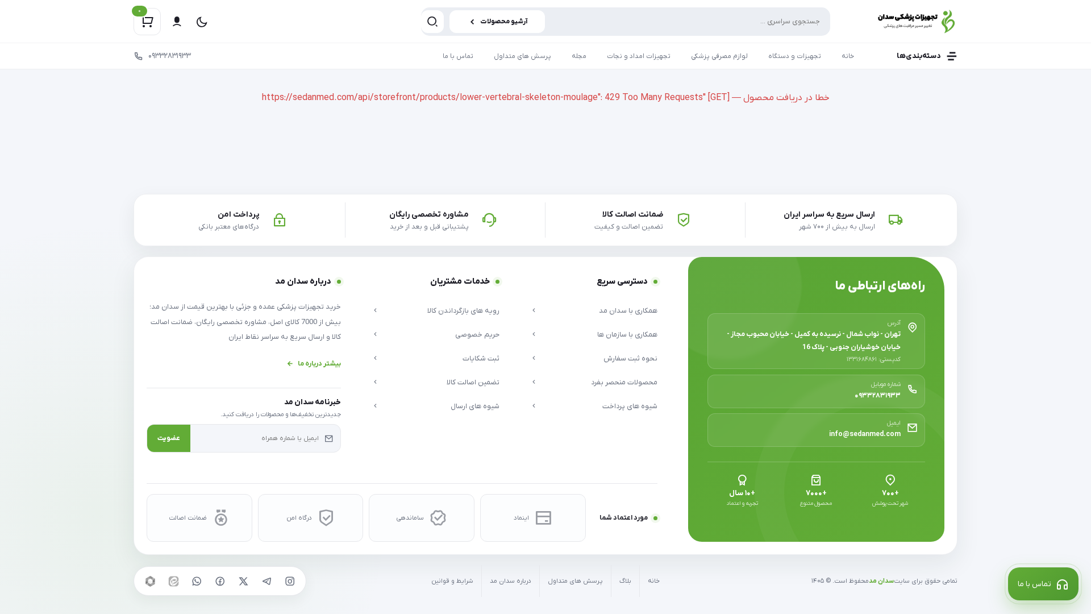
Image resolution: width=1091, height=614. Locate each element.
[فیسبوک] (220, 581)
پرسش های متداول (522, 56)
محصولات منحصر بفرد (624, 382)
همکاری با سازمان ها (627, 334)
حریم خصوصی (477, 334)
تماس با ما (458, 56)
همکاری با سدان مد (628, 311)
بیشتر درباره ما (319, 363)
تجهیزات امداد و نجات (639, 56)
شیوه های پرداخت (629, 406)
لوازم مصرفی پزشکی (719, 56)
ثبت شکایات (481, 358)
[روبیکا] (150, 581)
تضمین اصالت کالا (473, 382)
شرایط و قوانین (452, 581)
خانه (848, 56)
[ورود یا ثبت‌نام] (177, 21)
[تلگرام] (266, 581)
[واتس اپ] (196, 581)
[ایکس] (243, 581)
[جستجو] (432, 21)
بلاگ (625, 581)
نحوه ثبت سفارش (630, 358)
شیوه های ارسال (475, 406)
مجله (579, 56)
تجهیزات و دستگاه (794, 56)
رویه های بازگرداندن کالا (463, 311)
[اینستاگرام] (290, 581)
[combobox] (625, 21)
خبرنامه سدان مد (312, 402)
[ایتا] (173, 581)
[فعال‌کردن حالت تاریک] (202, 21)
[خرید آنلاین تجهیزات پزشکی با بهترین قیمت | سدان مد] (903, 21)
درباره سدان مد (510, 581)
